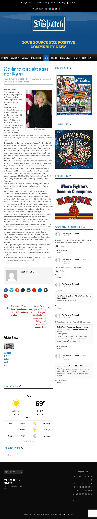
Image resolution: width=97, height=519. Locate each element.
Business (4, 57)
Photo (61, 246)
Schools (25, 57)
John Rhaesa (35, 79)
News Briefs (86, 57)
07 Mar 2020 (18, 79)
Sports (77, 57)
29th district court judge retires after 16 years (26, 71)
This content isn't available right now (71, 366)
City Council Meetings (58, 3)
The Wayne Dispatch (70, 233)
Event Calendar (41, 3)
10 (74, 487)
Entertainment (36, 57)
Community (15, 57)
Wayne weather (29, 441)
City (46, 57)
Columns (54, 57)
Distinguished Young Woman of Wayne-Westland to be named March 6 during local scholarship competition (37, 318)
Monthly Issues (26, 3)
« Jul (74, 500)
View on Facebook (61, 250)
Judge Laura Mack (21, 82)
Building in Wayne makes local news (7, 359)
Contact (72, 3)
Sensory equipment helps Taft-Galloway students (19, 312)
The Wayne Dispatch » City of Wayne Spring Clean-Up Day (74, 297)
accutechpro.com (66, 514)
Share (59, 252)
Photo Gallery (65, 57)
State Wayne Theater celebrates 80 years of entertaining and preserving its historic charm (73, 329)
